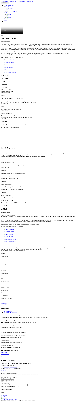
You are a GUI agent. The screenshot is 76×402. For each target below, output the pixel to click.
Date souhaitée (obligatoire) (7, 385)
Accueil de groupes (12, 11)
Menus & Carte (8, 7)
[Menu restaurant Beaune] (38, 70)
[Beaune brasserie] (38, 65)
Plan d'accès (3, 371)
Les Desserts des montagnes (10, 312)
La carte (10, 9)
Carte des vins (4, 303)
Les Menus (10, 8)
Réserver (7, 18)
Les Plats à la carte (8, 311)
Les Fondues (11, 15)
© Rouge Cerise (4, 399)
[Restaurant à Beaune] (38, 62)
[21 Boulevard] (4, 395)
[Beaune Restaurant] (38, 60)
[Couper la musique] (1, 35)
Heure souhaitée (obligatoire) (7, 386)
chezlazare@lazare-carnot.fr (10, 367)
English (5, 20)
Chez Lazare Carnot (9, 5)
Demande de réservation (6, 389)
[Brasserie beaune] (38, 67)
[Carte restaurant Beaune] (38, 72)
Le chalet (10, 14)
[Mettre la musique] (2, 35)
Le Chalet (7, 12)
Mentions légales (13, 399)
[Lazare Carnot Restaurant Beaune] (18, 1)
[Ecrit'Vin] (3, 396)
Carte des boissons (5, 305)
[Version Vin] (4, 398)
